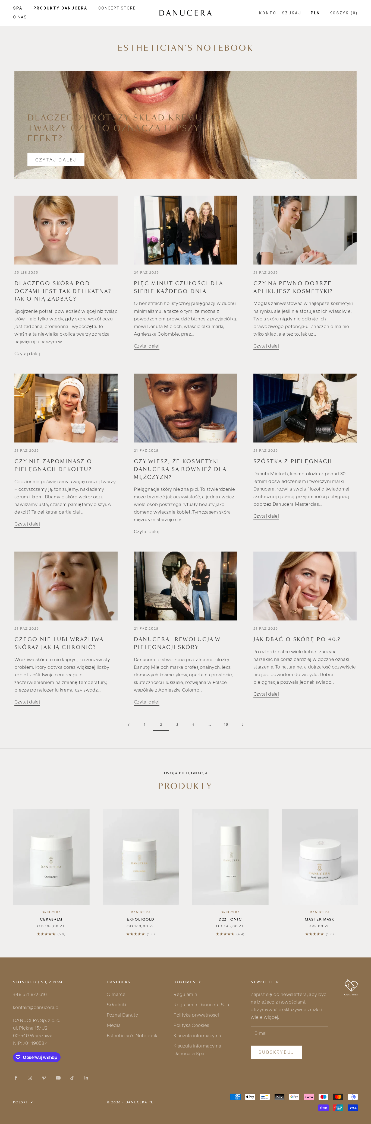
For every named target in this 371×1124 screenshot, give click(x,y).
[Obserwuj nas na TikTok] (72, 1078)
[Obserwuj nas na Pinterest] (44, 1078)
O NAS (20, 17)
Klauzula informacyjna (197, 1035)
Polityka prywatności (196, 1015)
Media (114, 1025)
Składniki (116, 1004)
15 (226, 724)
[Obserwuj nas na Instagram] (30, 1078)
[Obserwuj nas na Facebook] (15, 1078)
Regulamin (185, 994)
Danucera (51, 912)
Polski (20, 1102)
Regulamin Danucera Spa (201, 1004)
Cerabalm (51, 919)
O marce (116, 994)
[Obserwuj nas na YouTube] (58, 1078)
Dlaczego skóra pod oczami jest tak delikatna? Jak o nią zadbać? (63, 291)
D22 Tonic (230, 919)
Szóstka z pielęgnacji (292, 461)
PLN (315, 13)
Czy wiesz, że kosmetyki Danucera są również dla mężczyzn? (180, 469)
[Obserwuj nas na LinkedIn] (86, 1078)
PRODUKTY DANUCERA (60, 8)
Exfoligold (141, 919)
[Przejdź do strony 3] (242, 725)
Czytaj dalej (56, 159)
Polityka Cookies (191, 1025)
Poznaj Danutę (122, 1015)
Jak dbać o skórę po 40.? (297, 639)
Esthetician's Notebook (132, 1035)
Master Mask (319, 919)
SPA (18, 8)
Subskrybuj (276, 1052)
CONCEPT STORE (117, 8)
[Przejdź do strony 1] (128, 725)
